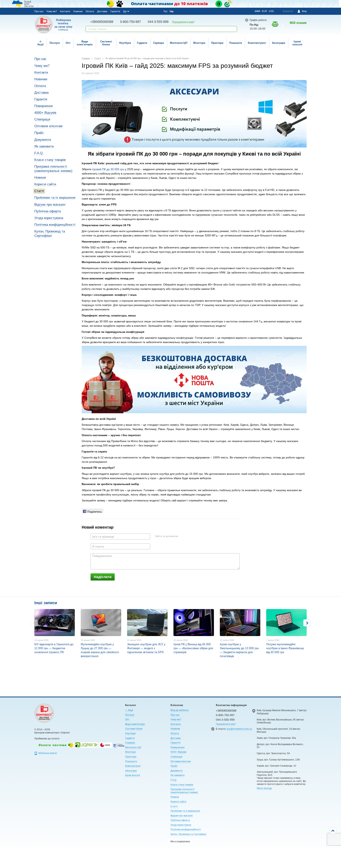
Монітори (199, 42)
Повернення (43, 106)
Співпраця (42, 119)
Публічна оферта (47, 211)
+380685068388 (101, 21)
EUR (264, 11)
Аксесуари (278, 42)
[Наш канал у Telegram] (152, 11)
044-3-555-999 (158, 21)
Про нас (38, 11)
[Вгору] (332, 830)
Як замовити (44, 146)
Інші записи (45, 603)
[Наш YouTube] (146, 11)
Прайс (39, 133)
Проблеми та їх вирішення (54, 198)
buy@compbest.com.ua (239, 729)
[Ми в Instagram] (141, 11)
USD (271, 11)
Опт (68, 42)
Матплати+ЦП (178, 42)
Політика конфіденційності (54, 225)
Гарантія (115, 11)
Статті (39, 191)
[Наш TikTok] (157, 11)
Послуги (55, 42)
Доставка (102, 11)
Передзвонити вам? (183, 22)
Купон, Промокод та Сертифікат (188, 834)
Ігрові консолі (297, 43)
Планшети (235, 42)
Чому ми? (51, 11)
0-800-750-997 (130, 21)
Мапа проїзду (264, 788)
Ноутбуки (125, 42)
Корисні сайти (45, 184)
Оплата (90, 11)
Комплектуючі (257, 42)
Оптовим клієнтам (48, 126)
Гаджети (142, 42)
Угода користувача (48, 218)
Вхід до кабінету (179, 710)
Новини (40, 177)
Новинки (78, 11)
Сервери (158, 42)
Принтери (217, 42)
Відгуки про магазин (49, 204)
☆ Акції (40, 43)
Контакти (65, 11)
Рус (166, 11)
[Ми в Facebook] (136, 11)
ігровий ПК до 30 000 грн (108, 169)
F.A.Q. (39, 153)
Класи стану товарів (50, 160)
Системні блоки (106, 43)
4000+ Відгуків (45, 113)
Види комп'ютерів (85, 43)
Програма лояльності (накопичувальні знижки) (184, 791)
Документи (42, 140)
